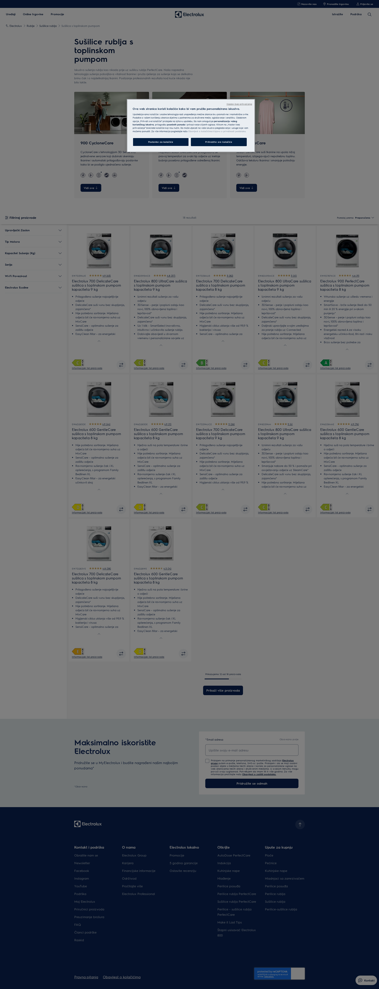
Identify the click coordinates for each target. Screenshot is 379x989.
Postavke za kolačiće (160, 141)
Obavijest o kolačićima (200, 131)
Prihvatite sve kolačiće (218, 141)
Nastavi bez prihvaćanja (239, 104)
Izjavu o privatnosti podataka (230, 131)
